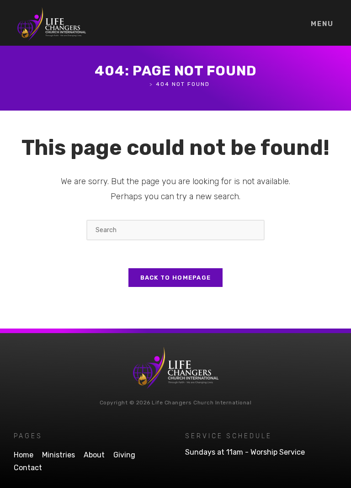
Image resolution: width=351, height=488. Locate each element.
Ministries (58, 455)
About (94, 455)
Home (23, 455)
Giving (124, 455)
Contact (28, 467)
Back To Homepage (175, 277)
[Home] (144, 84)
